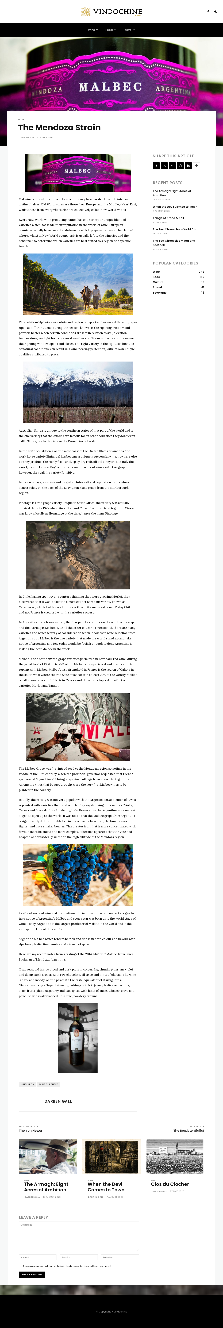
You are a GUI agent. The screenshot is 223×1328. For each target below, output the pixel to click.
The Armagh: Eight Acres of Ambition (46, 1187)
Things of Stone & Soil (168, 218)
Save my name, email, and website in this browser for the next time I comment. (67, 1266)
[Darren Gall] (31, 1103)
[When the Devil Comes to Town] (111, 1156)
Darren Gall (27, 137)
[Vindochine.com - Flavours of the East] (111, 11)
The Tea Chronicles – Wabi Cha (175, 229)
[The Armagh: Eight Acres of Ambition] (48, 1156)
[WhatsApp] (180, 165)
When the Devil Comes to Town (175, 207)
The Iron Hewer (30, 1130)
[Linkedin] (188, 165)
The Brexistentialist (188, 1130)
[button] (215, 11)
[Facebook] (208, 11)
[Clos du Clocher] (175, 1156)
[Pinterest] (172, 165)
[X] (164, 165)
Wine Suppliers (48, 1084)
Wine (21, 119)
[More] (196, 165)
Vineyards (27, 1084)
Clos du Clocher (170, 1184)
